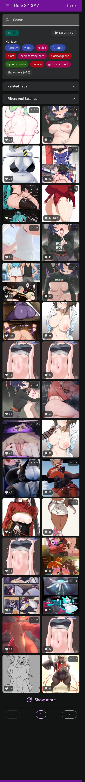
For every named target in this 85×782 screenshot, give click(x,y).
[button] (40, 86)
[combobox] (44, 21)
